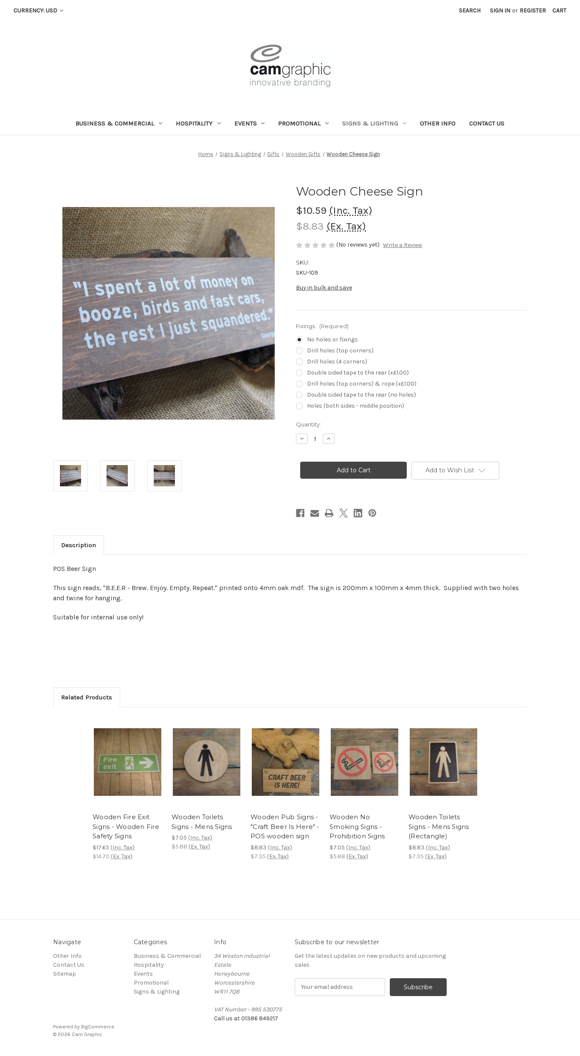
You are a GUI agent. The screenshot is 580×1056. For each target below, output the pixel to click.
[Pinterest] (372, 513)
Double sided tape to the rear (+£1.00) (358, 372)
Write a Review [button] (402, 245)
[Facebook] (300, 513)
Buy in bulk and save (324, 287)
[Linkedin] (358, 513)
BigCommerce (97, 1027)
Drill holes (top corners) (340, 350)
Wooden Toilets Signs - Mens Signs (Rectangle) (438, 826)
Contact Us (486, 123)
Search (470, 10)
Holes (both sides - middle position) (355, 405)
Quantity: (308, 424)
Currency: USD (36, 10)
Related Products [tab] (86, 697)
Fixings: (322, 326)
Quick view (120, 754)
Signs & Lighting (370, 123)
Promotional (299, 123)
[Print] (329, 513)
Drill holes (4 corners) (337, 361)
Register (533, 10)
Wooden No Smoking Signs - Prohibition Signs (357, 826)
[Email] (314, 513)
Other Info (438, 123)
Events (245, 123)
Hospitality (194, 123)
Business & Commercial (115, 123)
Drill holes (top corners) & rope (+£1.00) (362, 383)
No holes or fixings (332, 339)
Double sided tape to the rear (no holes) (361, 394)
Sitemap (64, 973)
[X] (343, 513)
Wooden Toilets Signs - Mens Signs (202, 822)
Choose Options (127, 769)
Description (78, 545)
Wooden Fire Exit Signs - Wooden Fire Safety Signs (126, 826)
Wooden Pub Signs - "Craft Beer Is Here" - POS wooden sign (285, 826)
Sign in (500, 10)
